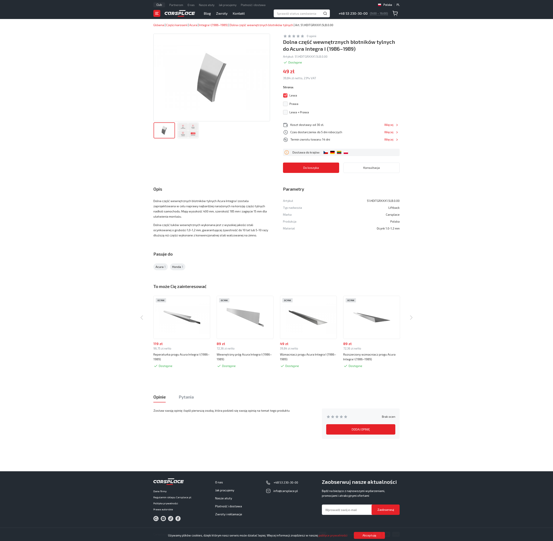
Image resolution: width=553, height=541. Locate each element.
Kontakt (239, 13)
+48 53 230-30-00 (353, 13)
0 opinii (311, 36)
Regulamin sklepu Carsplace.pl (172, 497)
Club (159, 4)
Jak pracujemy (228, 5)
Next (411, 317)
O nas (191, 5)
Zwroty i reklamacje (228, 514)
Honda (177, 267)
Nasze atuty (207, 5)
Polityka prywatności (165, 503)
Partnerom (176, 5)
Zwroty (221, 13)
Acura (161, 267)
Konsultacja (371, 167)
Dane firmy (160, 491)
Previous (142, 317)
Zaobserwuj (385, 509)
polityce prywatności (333, 535)
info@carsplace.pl (285, 491)
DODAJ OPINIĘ (361, 429)
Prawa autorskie (163, 509)
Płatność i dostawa (253, 5)
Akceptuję (369, 535)
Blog (207, 13)
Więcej (388, 125)
